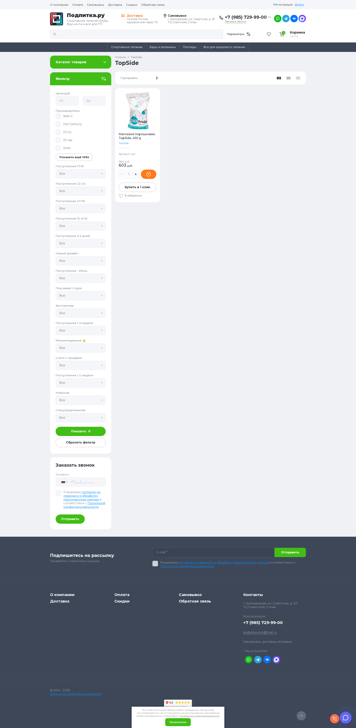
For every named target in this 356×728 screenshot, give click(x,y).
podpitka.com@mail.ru (260, 632)
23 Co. (67, 132)
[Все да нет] (81, 173)
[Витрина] (279, 78)
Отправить (70, 519)
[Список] (288, 78)
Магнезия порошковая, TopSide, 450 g (137, 136)
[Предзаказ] (148, 174)
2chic (67, 148)
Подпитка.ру (86, 15)
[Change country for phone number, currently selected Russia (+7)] (62, 482)
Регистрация (283, 4)
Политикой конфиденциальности (84, 505)
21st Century (72, 124)
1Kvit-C (68, 116)
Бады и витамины (163, 47)
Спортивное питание (127, 47)
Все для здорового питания (224, 47)
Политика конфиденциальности (76, 694)
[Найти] (54, 34)
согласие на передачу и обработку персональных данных (81, 495)
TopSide (124, 143)
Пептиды (189, 47)
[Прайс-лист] (298, 78)
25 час (67, 140)
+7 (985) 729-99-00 (246, 17)
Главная (120, 57)
